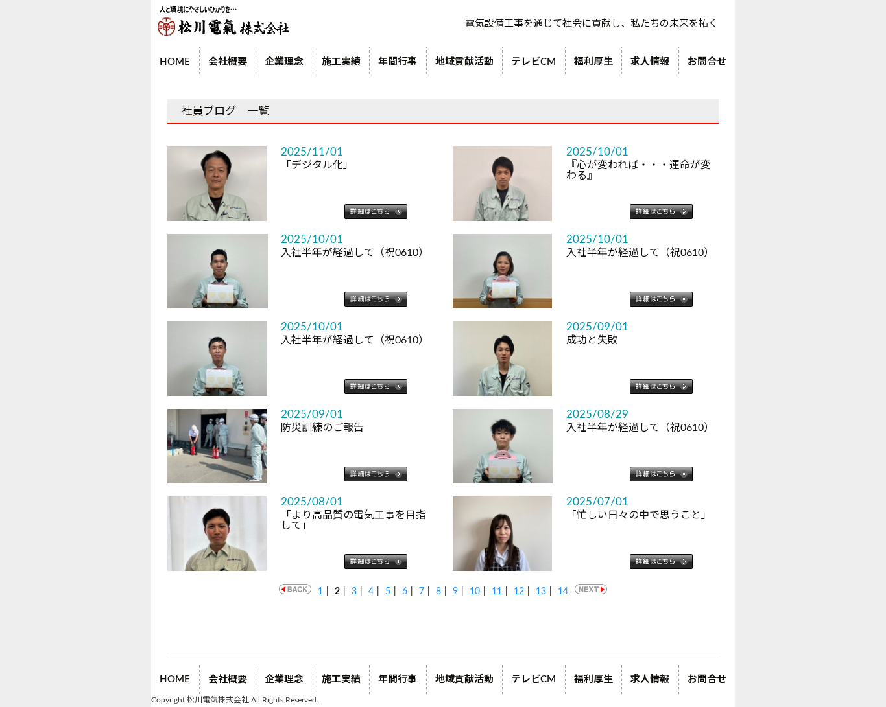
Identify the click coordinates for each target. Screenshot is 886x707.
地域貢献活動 (464, 62)
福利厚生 (593, 62)
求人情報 (649, 62)
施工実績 (341, 62)
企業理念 (284, 62)
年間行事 (397, 62)
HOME (175, 62)
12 (519, 591)
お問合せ (707, 62)
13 (541, 591)
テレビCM (533, 62)
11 (497, 591)
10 (475, 591)
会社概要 (227, 62)
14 (563, 591)
